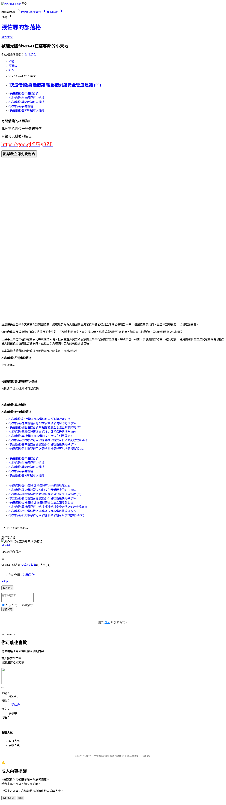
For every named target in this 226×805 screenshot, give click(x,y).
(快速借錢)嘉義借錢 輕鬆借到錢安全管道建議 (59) (54, 85)
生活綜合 (30, 54)
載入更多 (7, 588)
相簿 (11, 61)
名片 (11, 70)
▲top (4, 581)
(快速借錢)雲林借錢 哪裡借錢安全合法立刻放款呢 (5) (41, 435)
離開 (20, 798)
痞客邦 (25, 564)
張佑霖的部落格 (21, 27)
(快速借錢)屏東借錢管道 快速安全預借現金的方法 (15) (42, 423)
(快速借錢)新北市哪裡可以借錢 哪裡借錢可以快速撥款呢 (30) (46, 448)
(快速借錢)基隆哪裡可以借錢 (26, 101)
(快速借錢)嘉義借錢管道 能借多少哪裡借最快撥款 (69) (42, 431)
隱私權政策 (133, 756)
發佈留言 (7, 609)
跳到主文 (7, 37)
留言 (33, 564)
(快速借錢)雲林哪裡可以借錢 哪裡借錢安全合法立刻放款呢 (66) (47, 440)
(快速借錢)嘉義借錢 (20, 106)
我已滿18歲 (8, 798)
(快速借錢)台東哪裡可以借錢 (26, 97)
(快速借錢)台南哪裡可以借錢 (26, 110)
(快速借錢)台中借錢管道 (23, 93)
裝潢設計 (29, 574)
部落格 (12, 65)
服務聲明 (146, 756)
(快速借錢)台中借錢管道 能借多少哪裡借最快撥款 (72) (42, 444)
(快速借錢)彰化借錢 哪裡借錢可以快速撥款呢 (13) (39, 418)
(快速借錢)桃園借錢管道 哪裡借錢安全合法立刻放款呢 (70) (44, 427)
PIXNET (87, 756)
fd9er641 (6, 545)
